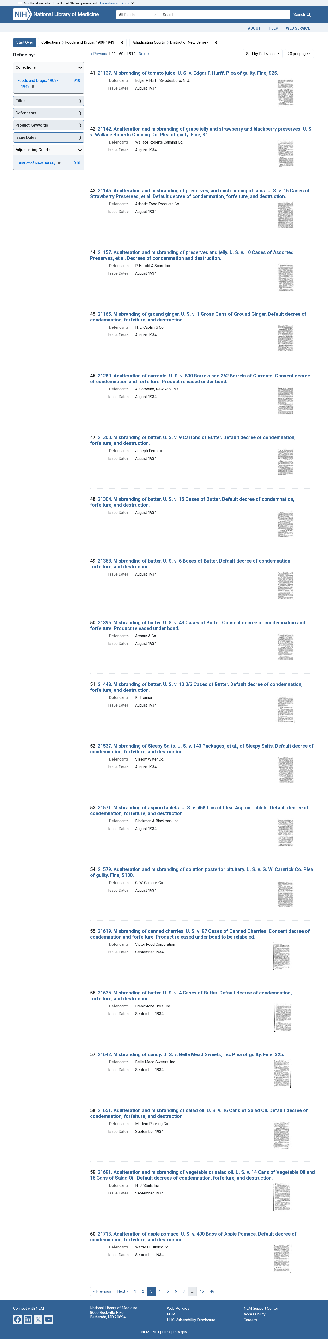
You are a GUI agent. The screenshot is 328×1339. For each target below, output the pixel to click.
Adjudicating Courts (33, 149)
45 (202, 1291)
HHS (166, 1332)
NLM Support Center (261, 1308)
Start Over (24, 42)
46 (212, 1291)
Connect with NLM (28, 1308)
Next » (144, 53)
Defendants (26, 113)
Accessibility (255, 1314)
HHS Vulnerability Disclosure (191, 1320)
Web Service (298, 28)
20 (298, 53)
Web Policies (178, 1308)
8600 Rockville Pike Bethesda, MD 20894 (108, 1314)
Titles (20, 100)
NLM (145, 1332)
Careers (250, 1320)
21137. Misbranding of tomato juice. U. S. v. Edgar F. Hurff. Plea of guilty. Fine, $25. (188, 73)
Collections (26, 67)
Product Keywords (32, 125)
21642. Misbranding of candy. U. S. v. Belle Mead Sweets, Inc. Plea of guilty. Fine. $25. (191, 1054)
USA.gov (180, 1332)
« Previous (99, 53)
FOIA (171, 1314)
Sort (261, 53)
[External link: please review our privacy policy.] (17, 1319)
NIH (155, 1332)
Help (273, 28)
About (254, 28)
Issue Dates (26, 137)
